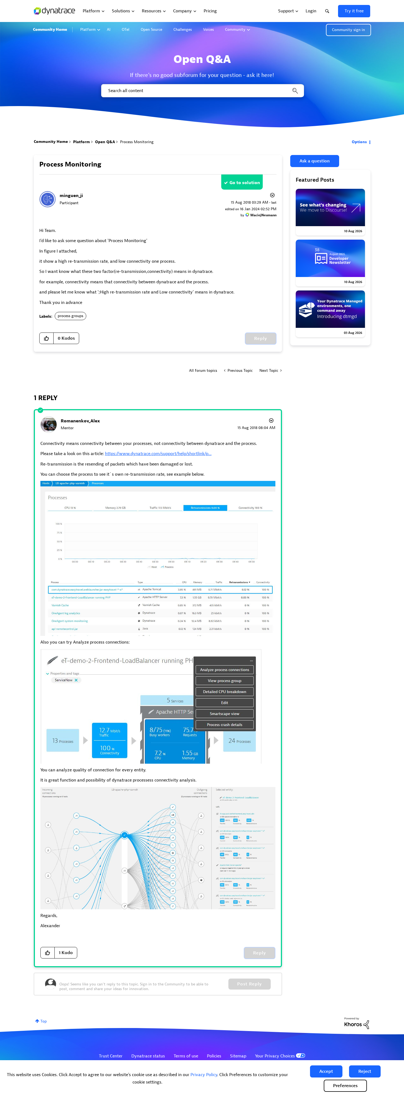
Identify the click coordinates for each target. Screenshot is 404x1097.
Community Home (50, 29)
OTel (125, 29)
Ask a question (315, 161)
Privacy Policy (203, 1074)
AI (108, 29)
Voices (208, 29)
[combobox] (202, 90)
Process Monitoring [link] (137, 142)
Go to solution (244, 182)
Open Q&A (105, 142)
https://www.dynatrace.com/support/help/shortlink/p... (158, 453)
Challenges (182, 29)
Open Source (151, 29)
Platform (88, 29)
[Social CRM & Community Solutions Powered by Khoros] (356, 1023)
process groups (70, 316)
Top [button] (43, 1021)
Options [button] (359, 142)
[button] (326, 1071)
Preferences (345, 1085)
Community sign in (348, 29)
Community (235, 29)
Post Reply (249, 984)
